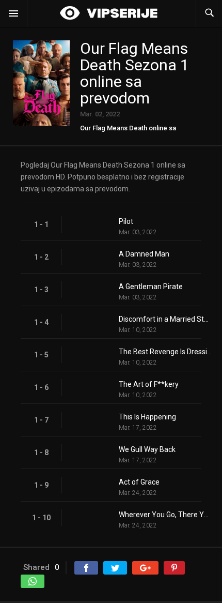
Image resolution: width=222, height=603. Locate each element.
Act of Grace (139, 482)
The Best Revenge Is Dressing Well (165, 352)
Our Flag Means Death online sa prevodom (128, 131)
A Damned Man (144, 254)
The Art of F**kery (149, 384)
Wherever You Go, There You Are (165, 514)
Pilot (126, 221)
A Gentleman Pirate (151, 286)
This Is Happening (147, 417)
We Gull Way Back (147, 449)
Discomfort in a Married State (165, 319)
